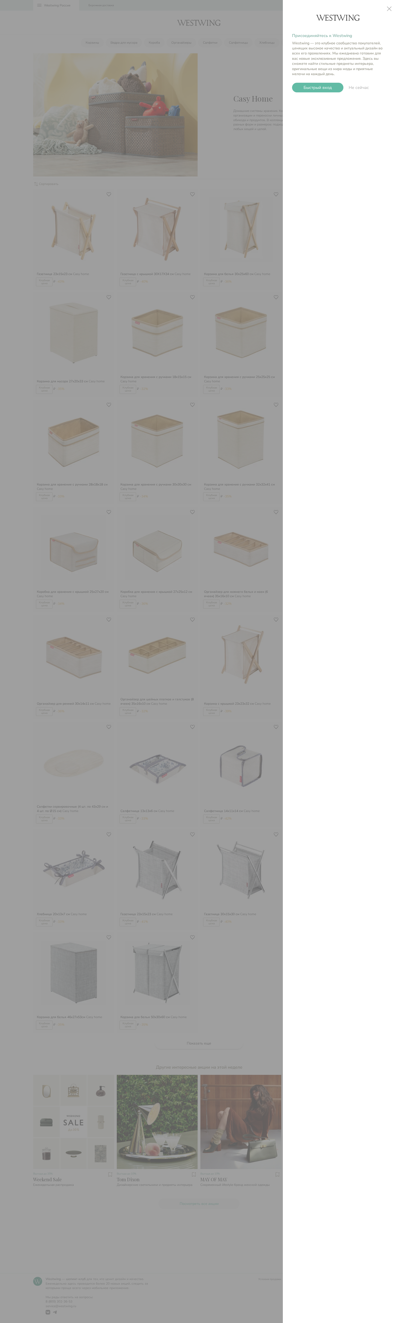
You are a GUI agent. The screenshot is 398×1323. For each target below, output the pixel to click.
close (389, 9)
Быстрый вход (318, 87)
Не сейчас (359, 87)
